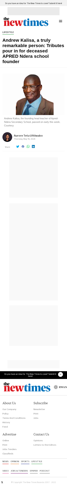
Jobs (36, 418)
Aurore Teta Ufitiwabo (28, 135)
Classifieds (7, 453)
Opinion (15, 461)
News (5, 461)
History (6, 422)
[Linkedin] (33, 146)
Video (5, 470)
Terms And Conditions (14, 418)
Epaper (34, 470)
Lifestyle (8, 32)
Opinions (38, 440)
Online (5, 440)
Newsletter (39, 409)
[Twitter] (17, 146)
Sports (25, 461)
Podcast (45, 470)
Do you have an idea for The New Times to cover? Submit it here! (33, 3)
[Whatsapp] (28, 146)
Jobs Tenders (9, 449)
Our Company (9, 409)
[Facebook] (22, 146)
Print (36, 413)
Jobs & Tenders (19, 470)
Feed (5, 426)
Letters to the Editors (45, 445)
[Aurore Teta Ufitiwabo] (7, 141)
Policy (5, 413)
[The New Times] (25, 25)
